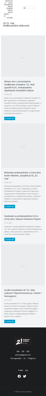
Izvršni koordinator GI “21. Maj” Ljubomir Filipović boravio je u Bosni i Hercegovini (23, 293)
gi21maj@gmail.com (23, 355)
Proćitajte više (10, 118)
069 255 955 (23, 351)
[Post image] (23, 56)
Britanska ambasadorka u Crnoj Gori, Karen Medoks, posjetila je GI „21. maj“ (22, 175)
